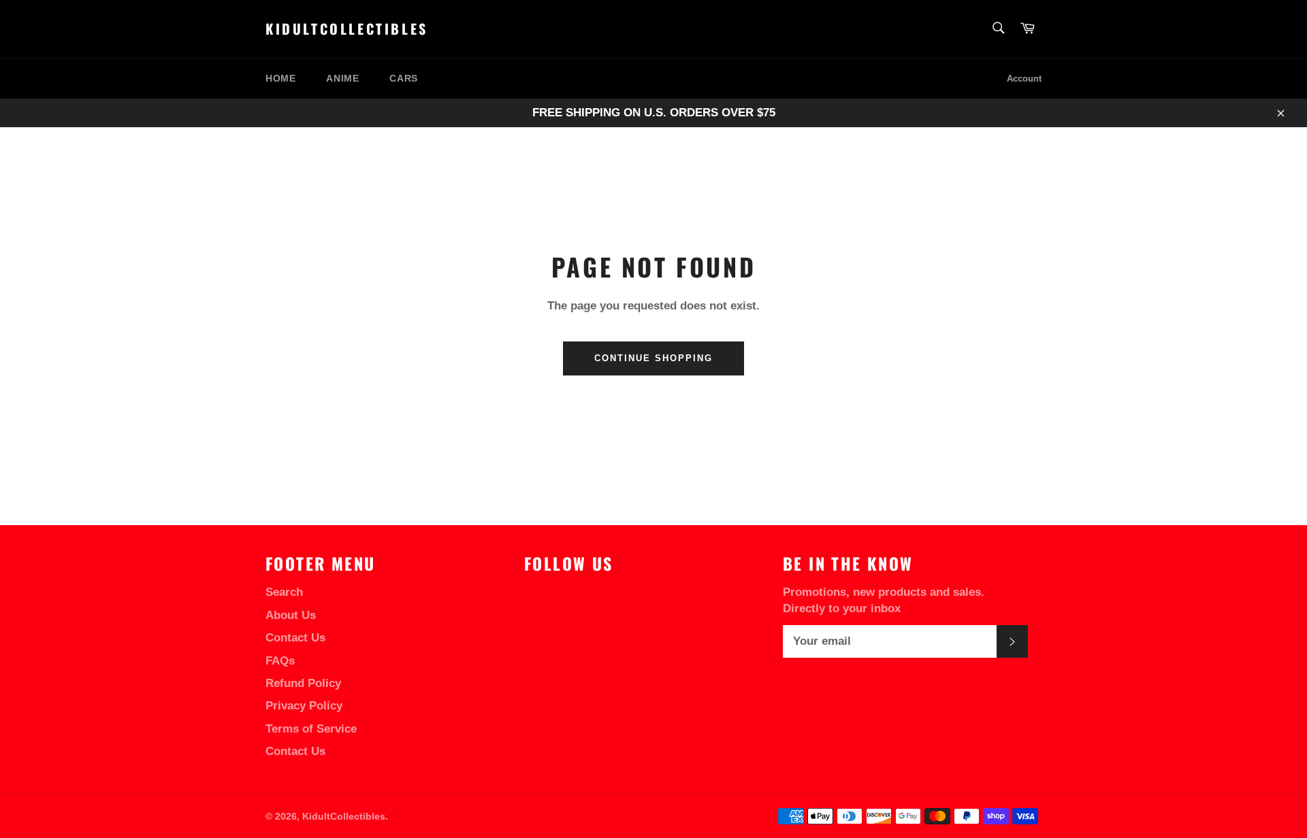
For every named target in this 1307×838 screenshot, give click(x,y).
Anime (342, 78)
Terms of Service (311, 728)
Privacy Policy (303, 705)
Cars (403, 78)
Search (284, 592)
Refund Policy (303, 683)
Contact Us (295, 637)
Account (1024, 78)
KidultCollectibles (346, 29)
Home (280, 78)
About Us (290, 615)
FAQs (280, 660)
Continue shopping (653, 358)
